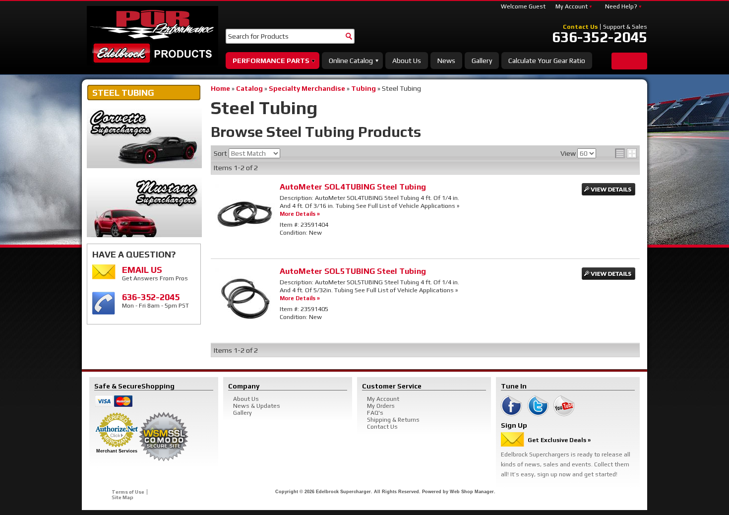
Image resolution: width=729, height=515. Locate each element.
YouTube (564, 405)
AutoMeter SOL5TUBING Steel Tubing (353, 271)
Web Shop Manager (472, 491)
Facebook (511, 405)
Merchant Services (116, 451)
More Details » (300, 213)
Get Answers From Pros (155, 273)
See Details (608, 189)
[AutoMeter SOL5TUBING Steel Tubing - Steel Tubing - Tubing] (245, 324)
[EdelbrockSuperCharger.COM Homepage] (152, 35)
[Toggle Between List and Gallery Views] (626, 153)
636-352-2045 (599, 37)
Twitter (537, 405)
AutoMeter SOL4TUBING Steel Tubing (353, 187)
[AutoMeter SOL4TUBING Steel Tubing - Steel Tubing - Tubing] (245, 240)
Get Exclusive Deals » (559, 440)
